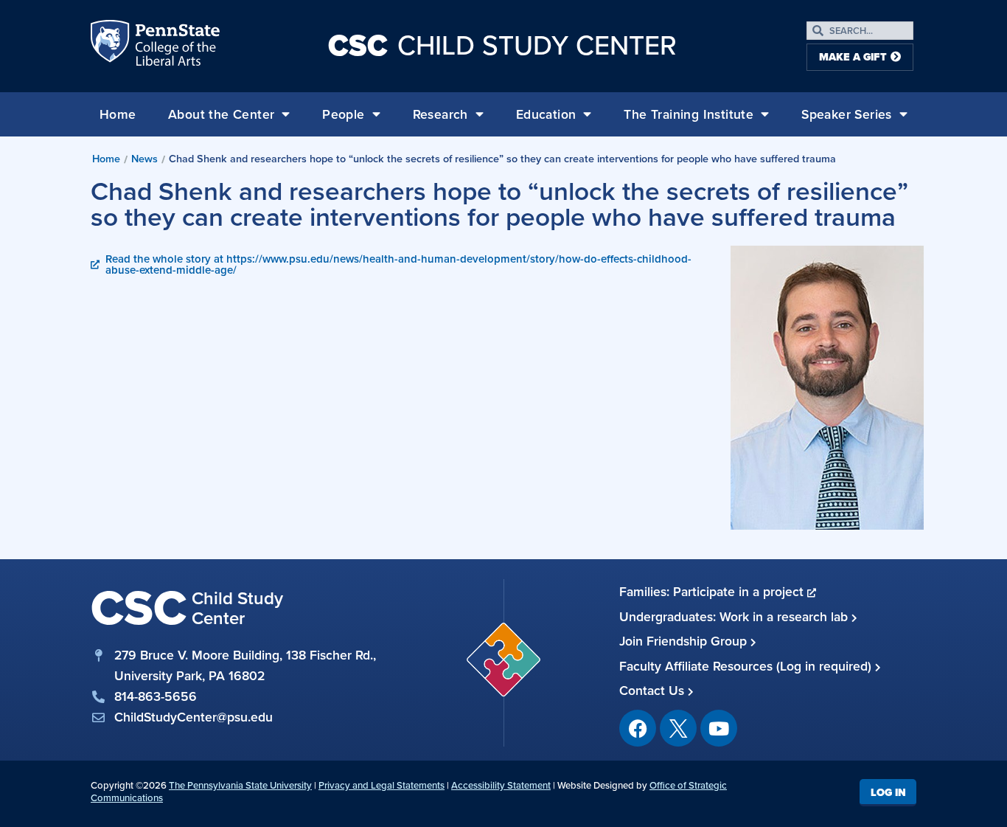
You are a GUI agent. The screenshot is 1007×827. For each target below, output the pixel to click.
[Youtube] (718, 728)
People (343, 114)
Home (118, 114)
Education (546, 114)
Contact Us (653, 690)
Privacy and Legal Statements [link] (381, 785)
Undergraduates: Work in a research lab (735, 616)
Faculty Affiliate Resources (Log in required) (747, 666)
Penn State (111, 46)
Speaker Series (846, 114)
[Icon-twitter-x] (678, 728)
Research (440, 114)
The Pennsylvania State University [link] (240, 785)
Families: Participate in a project (713, 591)
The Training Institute (688, 114)
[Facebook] (637, 728)
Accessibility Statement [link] (501, 785)
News (144, 158)
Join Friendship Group (684, 641)
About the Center (221, 114)
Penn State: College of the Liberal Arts (176, 46)
